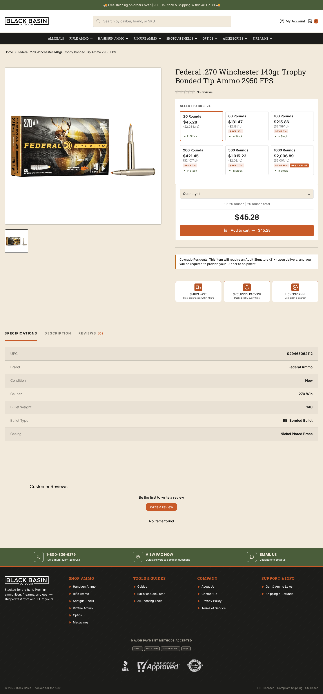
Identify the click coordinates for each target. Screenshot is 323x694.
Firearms (260, 38)
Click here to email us (272, 559)
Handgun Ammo (111, 38)
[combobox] (167, 21)
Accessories (233, 38)
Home (9, 52)
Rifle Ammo (79, 38)
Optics (208, 38)
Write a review (161, 507)
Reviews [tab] (90, 333)
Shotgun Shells (179, 38)
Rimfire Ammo (145, 38)
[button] (185, 92)
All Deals (56, 38)
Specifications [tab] (21, 333)
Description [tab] (58, 333)
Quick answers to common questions (168, 559)
